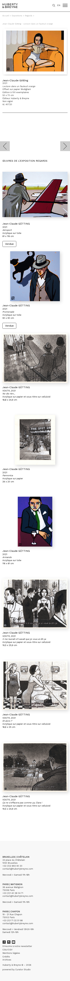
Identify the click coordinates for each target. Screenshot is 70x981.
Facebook (4, 942)
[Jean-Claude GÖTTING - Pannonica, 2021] (35, 439)
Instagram (8, 942)
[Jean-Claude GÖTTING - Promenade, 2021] (35, 276)
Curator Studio (23, 969)
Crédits (6, 956)
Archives (6, 960)
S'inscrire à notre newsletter (17, 946)
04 (15, 826)
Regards (28, 16)
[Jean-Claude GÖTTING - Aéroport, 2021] (35, 194)
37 (22, 826)
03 (11, 826)
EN (58, 5)
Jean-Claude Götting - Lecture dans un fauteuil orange (27, 24)
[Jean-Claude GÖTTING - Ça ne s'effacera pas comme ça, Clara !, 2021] (35, 767)
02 (8, 826)
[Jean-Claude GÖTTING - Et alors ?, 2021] (35, 685)
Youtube (13, 942)
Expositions (17, 16)
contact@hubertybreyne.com (17, 869)
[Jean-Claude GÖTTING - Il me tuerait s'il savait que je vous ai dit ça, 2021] (35, 603)
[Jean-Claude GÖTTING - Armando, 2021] (35, 521)
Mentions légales (11, 953)
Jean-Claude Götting (15, 80)
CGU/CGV (7, 949)
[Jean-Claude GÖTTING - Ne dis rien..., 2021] (35, 358)
